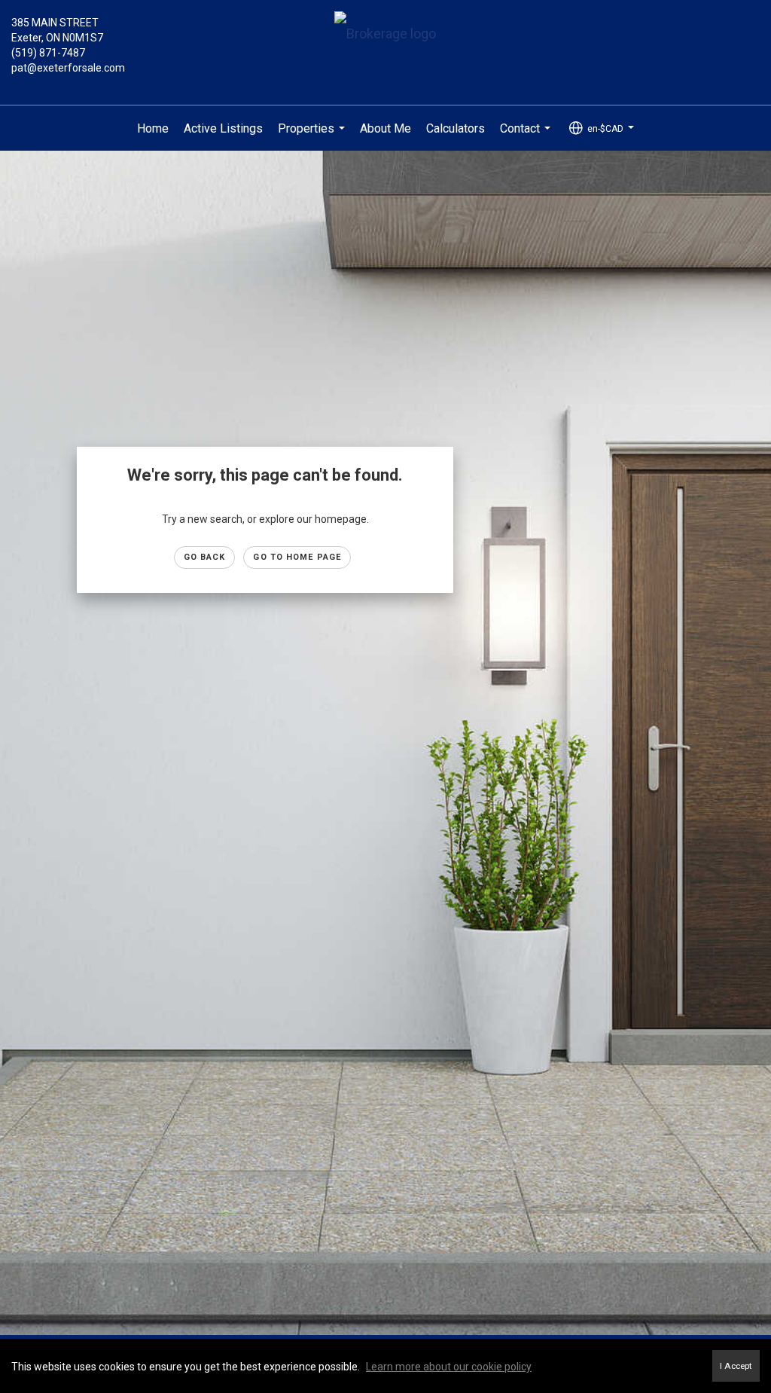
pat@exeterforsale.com (68, 68)
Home (153, 128)
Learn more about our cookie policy (449, 1367)
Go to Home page (297, 557)
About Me (385, 128)
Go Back (205, 557)
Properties (313, 136)
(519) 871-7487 (48, 53)
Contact (527, 136)
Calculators (455, 128)
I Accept (736, 1366)
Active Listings (223, 128)
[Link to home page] (385, 35)
